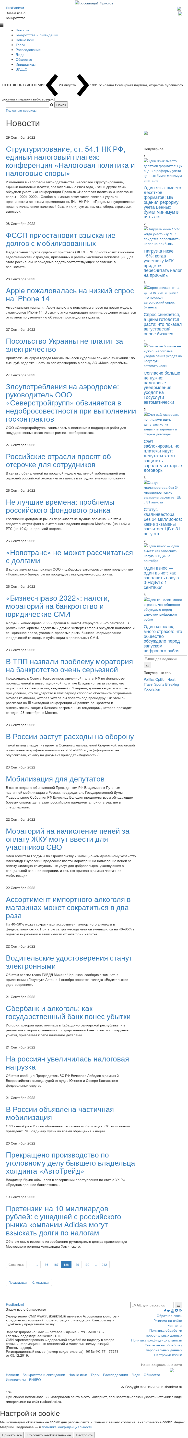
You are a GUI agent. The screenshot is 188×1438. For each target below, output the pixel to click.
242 (104, 1264)
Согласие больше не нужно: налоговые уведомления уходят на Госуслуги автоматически (162, 387)
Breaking (172, 684)
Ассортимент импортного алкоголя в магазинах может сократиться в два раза (68, 907)
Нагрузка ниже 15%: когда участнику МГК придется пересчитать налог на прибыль (163, 262)
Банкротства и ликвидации (37, 34)
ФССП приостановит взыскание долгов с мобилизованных (61, 239)
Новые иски (25, 39)
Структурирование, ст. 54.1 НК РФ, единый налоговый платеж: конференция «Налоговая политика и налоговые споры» (70, 160)
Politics (149, 679)
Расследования (28, 49)
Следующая (40, 1282)
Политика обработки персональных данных (164, 1333)
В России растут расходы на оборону (70, 736)
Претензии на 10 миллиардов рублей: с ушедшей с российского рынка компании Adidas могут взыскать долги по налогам (63, 1220)
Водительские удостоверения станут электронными (69, 961)
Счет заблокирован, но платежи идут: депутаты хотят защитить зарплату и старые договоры (163, 455)
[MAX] (179, 7)
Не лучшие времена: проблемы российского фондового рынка (60, 505)
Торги (20, 44)
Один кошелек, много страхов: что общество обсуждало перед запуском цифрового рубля (163, 638)
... (37, 1264)
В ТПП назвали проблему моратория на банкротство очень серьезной (69, 665)
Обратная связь (169, 1315)
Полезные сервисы (21, 110)
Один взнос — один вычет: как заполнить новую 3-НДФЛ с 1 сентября (161, 577)
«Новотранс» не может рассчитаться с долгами (69, 556)
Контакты (174, 1325)
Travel (148, 684)
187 (56, 1264)
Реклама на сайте (167, 1320)
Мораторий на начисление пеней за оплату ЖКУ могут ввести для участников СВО (67, 838)
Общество (24, 59)
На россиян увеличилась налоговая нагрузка (67, 1062)
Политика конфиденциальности (156, 1340)
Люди (20, 54)
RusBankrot (15, 7)
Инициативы (25, 64)
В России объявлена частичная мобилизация (60, 1113)
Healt (171, 679)
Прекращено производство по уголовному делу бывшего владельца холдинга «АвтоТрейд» (70, 1162)
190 (86, 1264)
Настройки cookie (168, 1354)
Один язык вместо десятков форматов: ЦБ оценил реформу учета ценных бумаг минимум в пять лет (162, 202)
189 (76, 1264)
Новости (22, 29)
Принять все (12, 1434)
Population (152, 689)
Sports (159, 684)
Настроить (84, 1434)
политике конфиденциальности (67, 1426)
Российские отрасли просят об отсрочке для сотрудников (58, 460)
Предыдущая (18, 1282)
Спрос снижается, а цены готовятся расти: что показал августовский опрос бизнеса (163, 324)
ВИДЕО (21, 69)
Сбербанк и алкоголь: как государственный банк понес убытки (68, 1012)
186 (45, 1264)
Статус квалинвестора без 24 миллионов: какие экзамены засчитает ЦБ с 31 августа (163, 521)
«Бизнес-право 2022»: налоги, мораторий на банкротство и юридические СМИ (58, 605)
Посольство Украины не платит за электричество (64, 344)
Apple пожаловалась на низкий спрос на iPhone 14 (70, 294)
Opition (160, 679)
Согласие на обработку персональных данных (163, 1347)
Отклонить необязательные (49, 1434)
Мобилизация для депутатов (55, 778)
